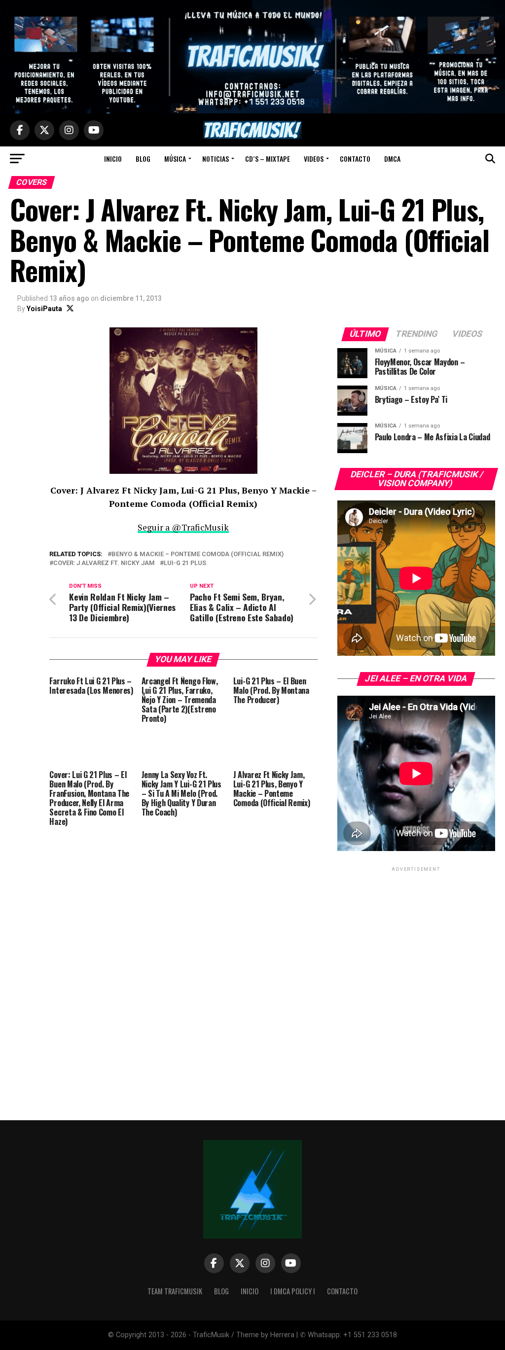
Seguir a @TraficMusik (183, 527)
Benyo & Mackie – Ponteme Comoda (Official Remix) (197, 554)
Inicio (113, 158)
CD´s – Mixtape (267, 158)
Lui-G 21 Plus (185, 563)
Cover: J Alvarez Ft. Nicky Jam (104, 563)
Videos (314, 158)
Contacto (355, 158)
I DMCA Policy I (292, 1291)
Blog (143, 158)
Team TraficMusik (174, 1291)
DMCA (392, 158)
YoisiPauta (44, 309)
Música (175, 158)
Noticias (215, 158)
